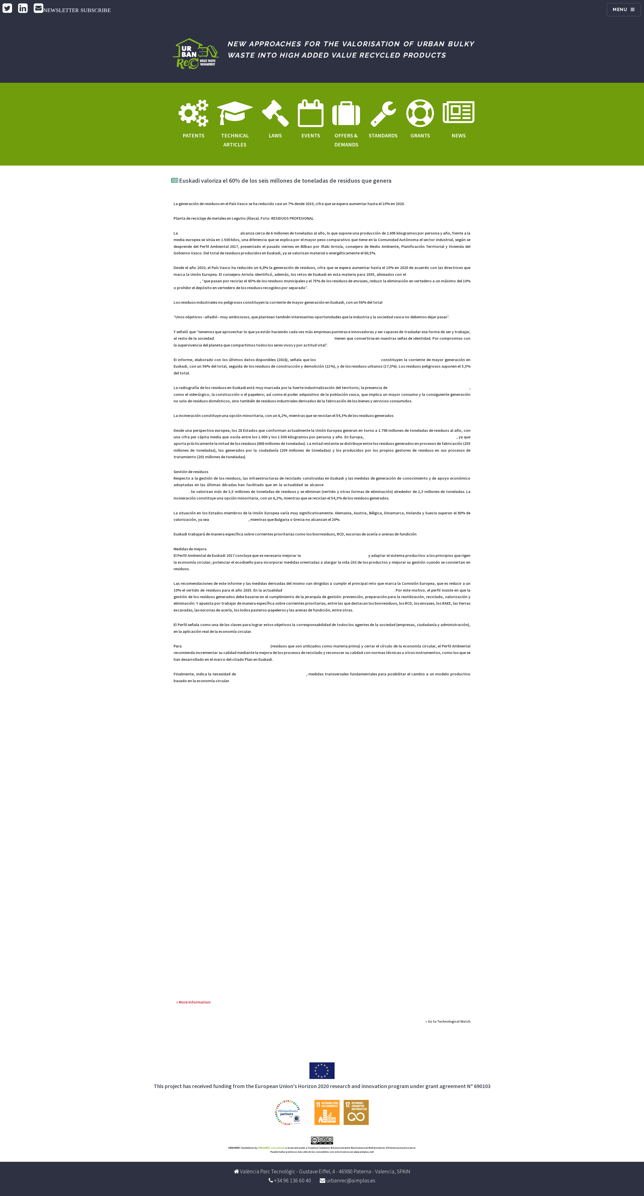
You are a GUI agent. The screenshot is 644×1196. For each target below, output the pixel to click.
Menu (620, 9)
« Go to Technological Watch (447, 1021)
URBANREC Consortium (271, 1147)
